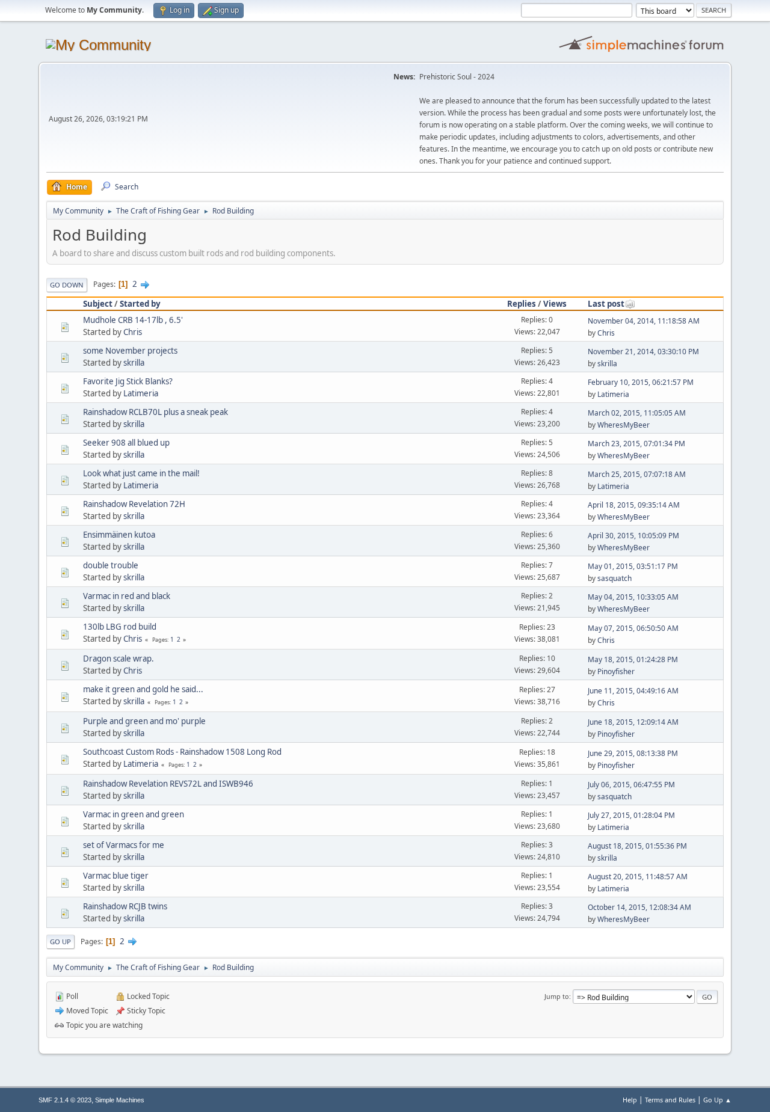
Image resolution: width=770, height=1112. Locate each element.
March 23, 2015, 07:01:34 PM (636, 443)
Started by (140, 303)
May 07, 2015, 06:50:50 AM (633, 628)
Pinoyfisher (616, 671)
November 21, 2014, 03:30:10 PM (643, 351)
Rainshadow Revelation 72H (134, 504)
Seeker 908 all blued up (126, 442)
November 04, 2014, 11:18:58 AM (644, 321)
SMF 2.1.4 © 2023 (64, 1100)
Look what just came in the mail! (141, 473)
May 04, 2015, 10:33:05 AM (633, 597)
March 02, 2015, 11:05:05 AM (637, 413)
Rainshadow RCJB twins (125, 906)
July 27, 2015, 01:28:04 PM (631, 815)
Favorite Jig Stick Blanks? (128, 381)
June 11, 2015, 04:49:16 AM (633, 691)
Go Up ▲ (717, 1099)
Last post (606, 303)
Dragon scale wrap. (118, 658)
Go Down (67, 284)
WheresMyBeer (623, 425)
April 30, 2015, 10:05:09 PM (633, 535)
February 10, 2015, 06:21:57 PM (641, 382)
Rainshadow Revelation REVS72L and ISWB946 (168, 783)
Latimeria (140, 393)
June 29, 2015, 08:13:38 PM (633, 753)
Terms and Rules (670, 1099)
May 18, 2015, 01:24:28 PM (633, 659)
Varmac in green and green (133, 814)
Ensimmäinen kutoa (119, 534)
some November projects (130, 350)
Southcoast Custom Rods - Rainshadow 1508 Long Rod (182, 751)
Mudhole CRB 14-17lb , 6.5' (133, 320)
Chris (132, 332)
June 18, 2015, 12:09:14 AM (633, 722)
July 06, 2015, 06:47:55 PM (631, 784)
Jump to (556, 996)
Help (630, 1099)
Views (555, 303)
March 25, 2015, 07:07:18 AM (637, 474)
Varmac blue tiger (116, 875)
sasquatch (614, 578)
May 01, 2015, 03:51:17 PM (633, 566)
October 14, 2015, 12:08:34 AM (639, 907)
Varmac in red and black (126, 596)
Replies (521, 303)
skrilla (133, 362)
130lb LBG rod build (119, 626)
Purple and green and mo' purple (144, 721)
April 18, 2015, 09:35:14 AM (634, 505)
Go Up (60, 941)
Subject (97, 303)
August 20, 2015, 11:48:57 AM (638, 876)
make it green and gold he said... (143, 689)
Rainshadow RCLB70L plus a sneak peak (155, 412)
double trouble (110, 565)
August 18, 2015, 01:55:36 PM (637, 846)
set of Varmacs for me (123, 845)
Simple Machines (119, 1100)
